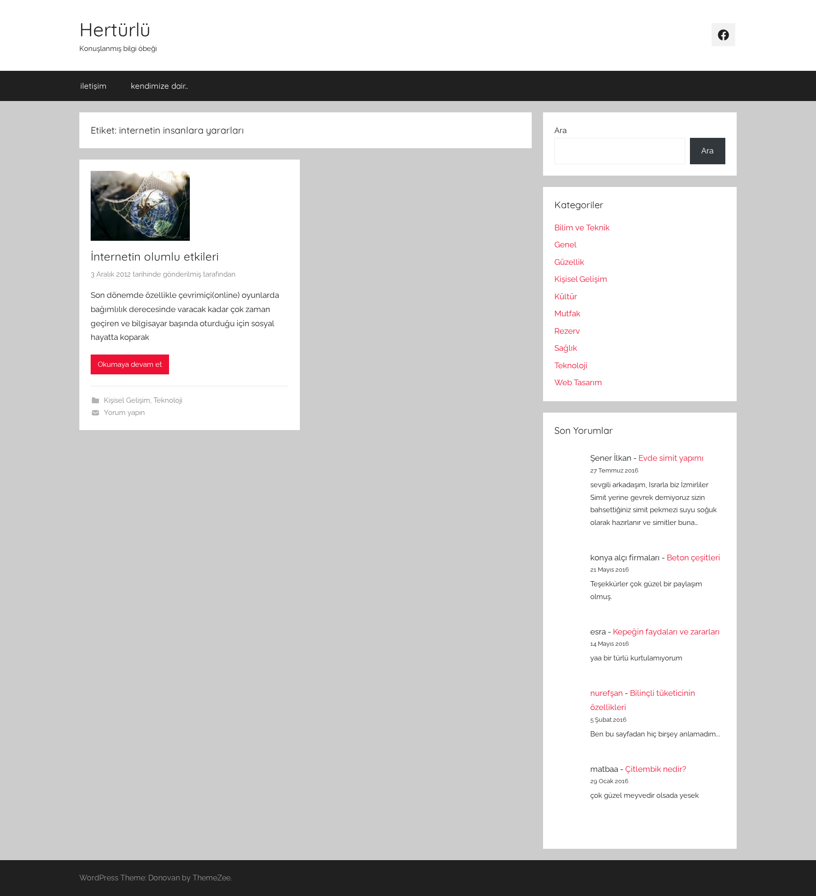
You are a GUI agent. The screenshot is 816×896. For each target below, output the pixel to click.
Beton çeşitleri (693, 557)
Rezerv (567, 331)
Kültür (565, 296)
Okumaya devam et (130, 364)
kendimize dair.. (159, 86)
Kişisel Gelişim (127, 400)
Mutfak (567, 313)
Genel (565, 244)
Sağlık (565, 348)
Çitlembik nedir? (655, 769)
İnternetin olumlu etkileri (155, 256)
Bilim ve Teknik (582, 227)
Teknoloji (167, 400)
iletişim (93, 86)
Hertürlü (115, 29)
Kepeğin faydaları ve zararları (666, 631)
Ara (560, 130)
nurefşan (606, 693)
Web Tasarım (578, 382)
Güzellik (569, 262)
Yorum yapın (124, 412)
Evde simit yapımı (671, 458)
